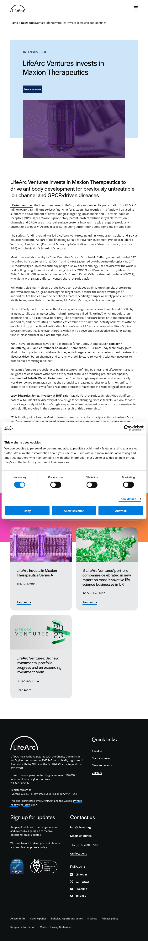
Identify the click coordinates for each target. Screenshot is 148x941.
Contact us (82, 817)
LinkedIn (81, 874)
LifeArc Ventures (21, 205)
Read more (24, 602)
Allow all (121, 510)
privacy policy (38, 847)
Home (14, 23)
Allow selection (74, 510)
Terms (26, 804)
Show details (127, 498)
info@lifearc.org (80, 827)
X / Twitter (82, 881)
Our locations (78, 853)
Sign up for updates (32, 817)
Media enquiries (81, 836)
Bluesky (81, 896)
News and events (32, 23)
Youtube (82, 889)
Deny (27, 510)
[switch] (55, 485)
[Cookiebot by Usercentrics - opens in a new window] (127, 428)
